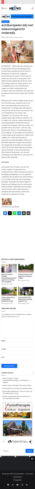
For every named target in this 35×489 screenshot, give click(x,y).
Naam (3, 341)
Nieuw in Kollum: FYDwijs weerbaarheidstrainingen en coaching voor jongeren (8, 278)
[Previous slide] (3, 441)
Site (2, 357)
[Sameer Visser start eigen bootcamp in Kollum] (26, 268)
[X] (10, 213)
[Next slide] (32, 441)
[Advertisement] (17, 237)
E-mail (4, 349)
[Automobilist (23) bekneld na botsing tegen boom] (26, 291)
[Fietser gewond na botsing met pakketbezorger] (9, 291)
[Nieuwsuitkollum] (15, 8)
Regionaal (5, 21)
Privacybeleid (17, 480)
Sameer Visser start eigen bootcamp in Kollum (25, 276)
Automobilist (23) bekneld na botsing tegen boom (25, 299)
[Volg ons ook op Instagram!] (32, 459)
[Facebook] (5, 213)
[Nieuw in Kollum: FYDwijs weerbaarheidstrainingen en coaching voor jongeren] (9, 268)
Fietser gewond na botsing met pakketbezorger (8, 299)
